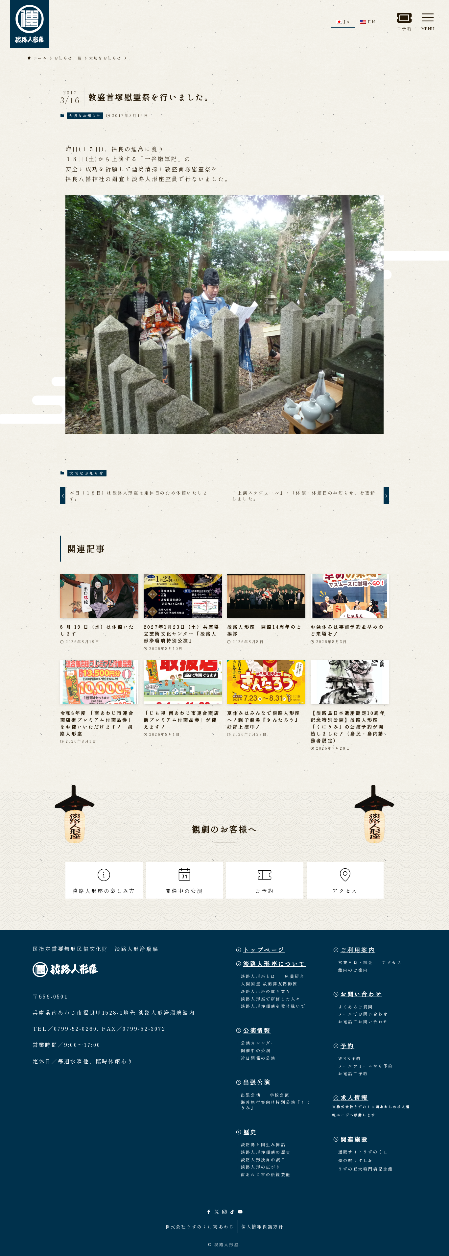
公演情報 (257, 1030)
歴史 (250, 1132)
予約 (347, 1046)
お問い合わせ (361, 994)
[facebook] (209, 1212)
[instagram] (224, 1212)
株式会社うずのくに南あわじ (200, 1226)
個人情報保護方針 (262, 1226)
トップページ (264, 950)
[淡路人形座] (29, 24)
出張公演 (257, 1082)
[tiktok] (232, 1212)
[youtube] (240, 1212)
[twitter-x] (217, 1212)
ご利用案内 (358, 950)
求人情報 (354, 1097)
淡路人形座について (274, 963)
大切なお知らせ (85, 115)
